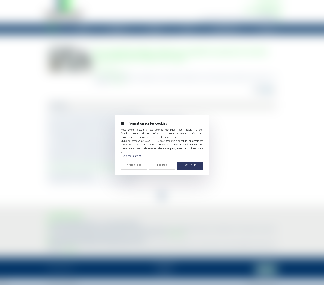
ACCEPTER (190, 165)
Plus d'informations (131, 156)
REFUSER (162, 165)
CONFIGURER (134, 165)
